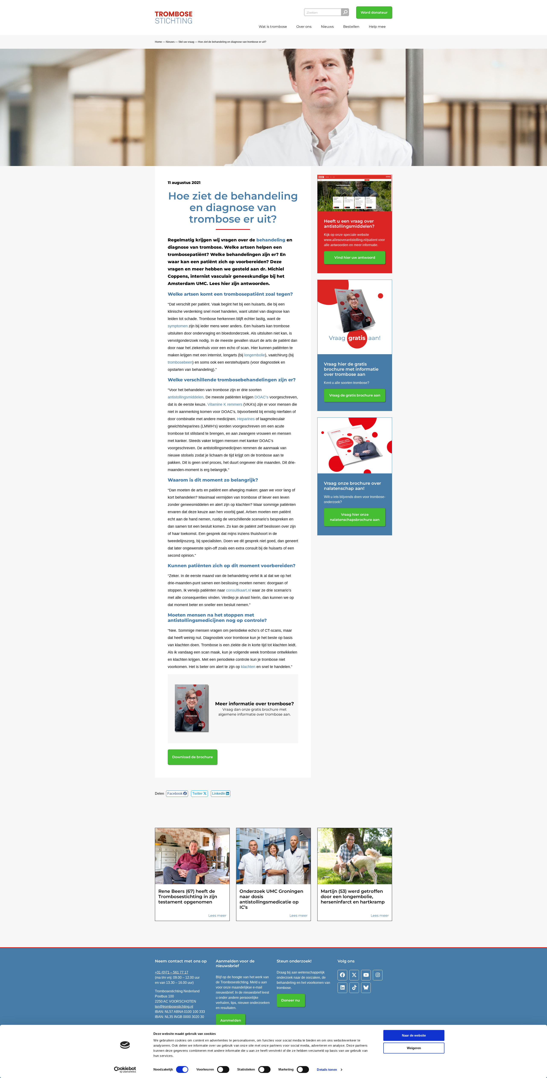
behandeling (270, 239)
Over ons (304, 27)
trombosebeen (180, 362)
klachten (248, 667)
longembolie (254, 355)
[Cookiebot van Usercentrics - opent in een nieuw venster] (125, 1069)
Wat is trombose (273, 27)
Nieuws (327, 27)
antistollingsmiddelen (185, 397)
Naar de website (414, 1035)
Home (158, 41)
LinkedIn (219, 793)
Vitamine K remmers (224, 404)
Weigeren (414, 1048)
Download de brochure (192, 757)
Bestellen (351, 27)
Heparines (246, 419)
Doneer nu (291, 1000)
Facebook (175, 793)
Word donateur (374, 12)
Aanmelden (230, 1020)
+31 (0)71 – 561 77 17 (171, 972)
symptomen (178, 326)
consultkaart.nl (238, 590)
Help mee (377, 27)
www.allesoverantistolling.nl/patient (350, 240)
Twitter (197, 793)
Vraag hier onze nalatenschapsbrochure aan (354, 517)
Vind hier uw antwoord (354, 258)
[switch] (223, 1069)
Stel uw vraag (186, 41)
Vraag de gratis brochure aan (354, 395)
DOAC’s (261, 397)
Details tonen (327, 1069)
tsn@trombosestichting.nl (174, 1006)
